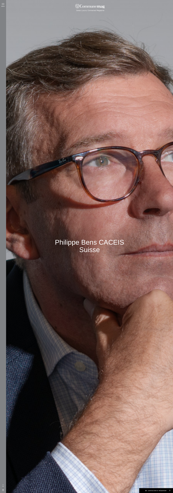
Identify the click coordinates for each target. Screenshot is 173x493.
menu (3, 6)
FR (3, 486)
